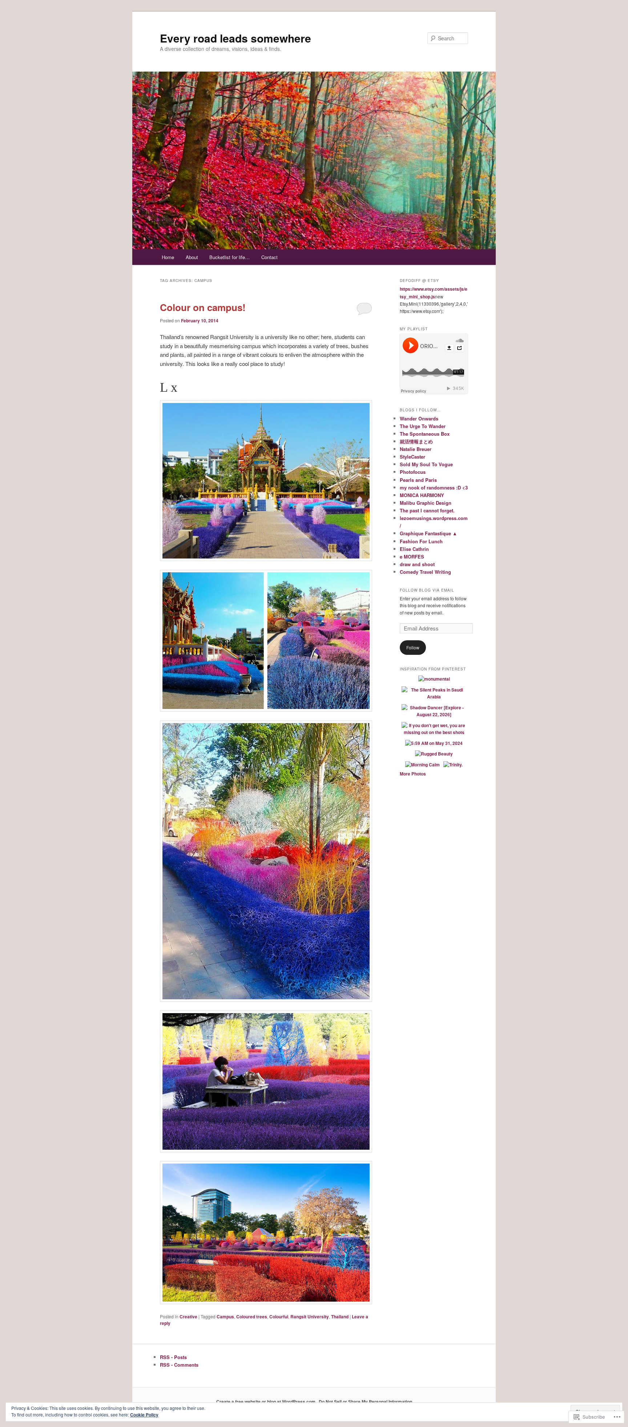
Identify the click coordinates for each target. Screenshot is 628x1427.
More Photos (413, 773)
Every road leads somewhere (235, 38)
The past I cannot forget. (427, 510)
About (192, 257)
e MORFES (412, 556)
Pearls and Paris (418, 479)
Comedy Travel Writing (425, 571)
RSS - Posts (173, 1357)
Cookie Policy (144, 1414)
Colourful (278, 1316)
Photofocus (413, 471)
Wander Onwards (419, 418)
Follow (412, 647)
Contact (269, 257)
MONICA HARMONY (422, 495)
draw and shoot (417, 564)
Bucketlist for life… (229, 257)
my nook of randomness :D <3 (434, 487)
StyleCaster (412, 456)
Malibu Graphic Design (425, 502)
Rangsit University (309, 1316)
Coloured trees (251, 1316)
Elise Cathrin (414, 548)
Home (168, 257)
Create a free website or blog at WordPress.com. (266, 1401)
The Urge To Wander (423, 426)
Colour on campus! (203, 307)
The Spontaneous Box (425, 433)
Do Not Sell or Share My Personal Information (365, 1401)
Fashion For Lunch (421, 541)
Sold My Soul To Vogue (426, 464)
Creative (188, 1316)
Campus (225, 1316)
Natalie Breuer (415, 449)
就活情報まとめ (416, 441)
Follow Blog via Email (427, 590)
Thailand (340, 1316)
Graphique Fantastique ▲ (428, 533)
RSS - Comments (179, 1364)
